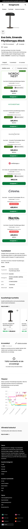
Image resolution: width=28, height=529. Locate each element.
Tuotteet (10, 9)
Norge (18, 514)
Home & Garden (19, 9)
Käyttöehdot (4, 500)
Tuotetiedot (13, 62)
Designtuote (14, 5)
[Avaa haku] (25, 5)
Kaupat (5, 62)
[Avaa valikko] (2, 5)
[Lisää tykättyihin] (17, 310)
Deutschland (20, 518)
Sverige (5, 514)
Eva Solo (11, 274)
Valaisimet (4, 471)
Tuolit (2, 464)
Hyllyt (2, 474)
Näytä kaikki (4, 306)
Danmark (6, 518)
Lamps (11, 278)
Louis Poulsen (4, 483)
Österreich (6, 521)
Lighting (21, 277)
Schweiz (19, 521)
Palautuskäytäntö (6, 502)
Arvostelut (22, 62)
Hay (2, 490)
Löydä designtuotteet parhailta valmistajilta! (14, 1)
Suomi (5, 524)
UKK (2, 505)
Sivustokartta (5, 507)
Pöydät (3, 467)
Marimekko (4, 486)
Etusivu (4, 9)
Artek (2, 481)
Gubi (2, 488)
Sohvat (3, 469)
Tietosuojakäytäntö (6, 498)
